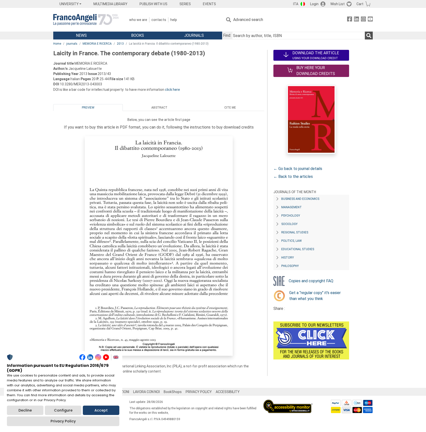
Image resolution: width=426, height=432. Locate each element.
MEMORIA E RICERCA (97, 43)
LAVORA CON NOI (146, 392)
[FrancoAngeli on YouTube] (370, 20)
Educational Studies (297, 249)
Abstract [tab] (159, 107)
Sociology (289, 224)
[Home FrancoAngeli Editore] (86, 19)
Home (57, 43)
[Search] (369, 35)
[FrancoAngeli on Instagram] (363, 20)
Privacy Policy (63, 421)
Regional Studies (294, 232)
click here (172, 90)
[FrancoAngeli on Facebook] (349, 20)
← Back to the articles (293, 176)
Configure (63, 410)
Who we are (138, 20)
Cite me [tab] (230, 107)
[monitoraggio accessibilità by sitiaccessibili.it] (288, 402)
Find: (227, 35)
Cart (359, 4)
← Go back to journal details (297, 168)
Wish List (337, 4)
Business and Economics (300, 199)
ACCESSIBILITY (228, 392)
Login (314, 4)
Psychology (290, 215)
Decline (25, 410)
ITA (295, 4)
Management (291, 207)
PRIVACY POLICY (199, 392)
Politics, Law (291, 241)
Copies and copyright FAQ (311, 281)
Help (173, 20)
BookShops (173, 392)
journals (71, 43)
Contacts (158, 20)
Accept (101, 410)
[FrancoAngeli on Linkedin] (356, 20)
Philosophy (290, 266)
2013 (120, 43)
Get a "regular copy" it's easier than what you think (315, 295)
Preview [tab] (88, 107)
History (287, 257)
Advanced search (248, 19)
